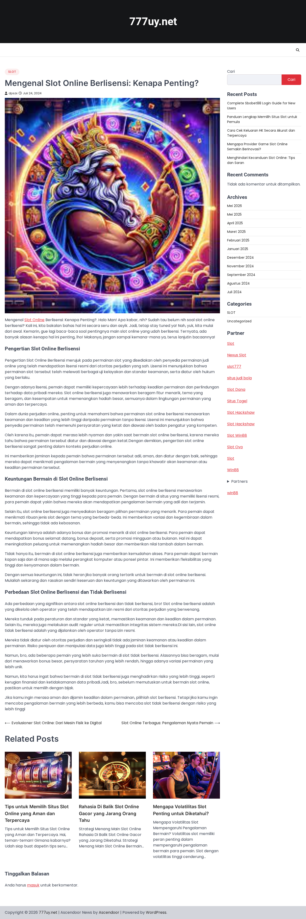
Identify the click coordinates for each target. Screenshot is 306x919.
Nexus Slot (236, 355)
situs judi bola (239, 378)
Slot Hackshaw (241, 412)
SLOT (12, 72)
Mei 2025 (234, 214)
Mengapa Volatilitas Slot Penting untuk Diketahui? (181, 810)
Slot (230, 343)
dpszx (13, 93)
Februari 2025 (238, 240)
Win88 (233, 470)
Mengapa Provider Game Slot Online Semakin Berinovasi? (257, 146)
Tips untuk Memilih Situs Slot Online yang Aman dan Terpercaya (37, 813)
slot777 (234, 366)
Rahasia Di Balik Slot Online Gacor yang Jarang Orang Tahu (109, 813)
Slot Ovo (235, 447)
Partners (239, 481)
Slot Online (34, 320)
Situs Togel (237, 401)
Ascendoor (109, 912)
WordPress (156, 912)
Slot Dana (236, 389)
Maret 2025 (236, 231)
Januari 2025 (237, 248)
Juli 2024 (234, 291)
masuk (33, 885)
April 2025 (235, 222)
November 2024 (240, 265)
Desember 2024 (240, 257)
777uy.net (153, 21)
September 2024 (241, 274)
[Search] (297, 50)
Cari (231, 71)
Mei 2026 (234, 205)
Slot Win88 (237, 435)
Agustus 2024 (238, 283)
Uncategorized (239, 321)
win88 (232, 493)
